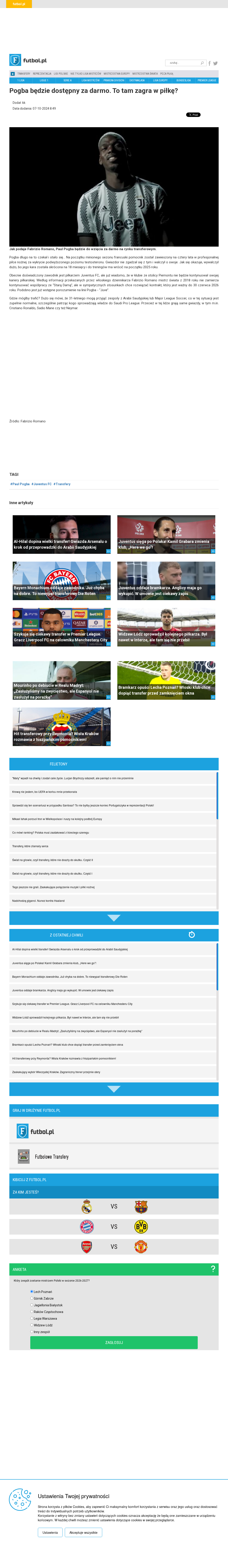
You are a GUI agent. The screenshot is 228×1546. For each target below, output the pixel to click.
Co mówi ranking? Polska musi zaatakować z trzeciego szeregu (50, 832)
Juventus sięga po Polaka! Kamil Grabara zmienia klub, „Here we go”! (54, 963)
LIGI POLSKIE (61, 73)
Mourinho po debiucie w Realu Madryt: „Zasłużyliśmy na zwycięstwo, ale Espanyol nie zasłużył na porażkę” (56, 691)
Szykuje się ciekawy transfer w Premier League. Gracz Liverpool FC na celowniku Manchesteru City (72, 1004)
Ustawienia (50, 1532)
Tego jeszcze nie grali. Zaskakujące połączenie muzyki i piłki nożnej (53, 887)
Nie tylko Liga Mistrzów (86, 73)
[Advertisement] (114, 30)
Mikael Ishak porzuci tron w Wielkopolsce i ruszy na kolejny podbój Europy (57, 819)
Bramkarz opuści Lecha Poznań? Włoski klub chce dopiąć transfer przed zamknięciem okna (67, 1044)
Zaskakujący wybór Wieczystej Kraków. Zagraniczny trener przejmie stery (56, 1072)
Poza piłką (166, 73)
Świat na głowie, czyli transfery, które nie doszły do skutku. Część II (52, 860)
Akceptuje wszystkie (83, 1532)
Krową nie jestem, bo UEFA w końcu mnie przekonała (44, 791)
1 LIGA (20, 80)
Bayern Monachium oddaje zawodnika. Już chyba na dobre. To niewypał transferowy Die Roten (70, 976)
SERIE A (67, 80)
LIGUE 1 (44, 80)
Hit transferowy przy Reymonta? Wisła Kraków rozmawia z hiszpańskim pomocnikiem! (64, 1058)
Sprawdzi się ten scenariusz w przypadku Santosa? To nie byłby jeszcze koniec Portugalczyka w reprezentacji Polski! (83, 805)
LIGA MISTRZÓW (91, 80)
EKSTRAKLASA (137, 80)
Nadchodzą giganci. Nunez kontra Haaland (38, 900)
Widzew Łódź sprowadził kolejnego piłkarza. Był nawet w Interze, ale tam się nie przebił (65, 1017)
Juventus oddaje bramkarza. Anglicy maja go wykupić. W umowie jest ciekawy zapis (63, 990)
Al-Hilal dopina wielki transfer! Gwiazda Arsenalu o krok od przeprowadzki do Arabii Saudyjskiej (70, 949)
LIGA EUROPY (160, 80)
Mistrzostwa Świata (145, 73)
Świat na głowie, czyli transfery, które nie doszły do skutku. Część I (52, 873)
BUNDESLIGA (184, 80)
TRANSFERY (23, 73)
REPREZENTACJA (42, 73)
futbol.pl (19, 4)
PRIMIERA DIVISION (114, 80)
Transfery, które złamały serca (30, 846)
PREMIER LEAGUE (207, 80)
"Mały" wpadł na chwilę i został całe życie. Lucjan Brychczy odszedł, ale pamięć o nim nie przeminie (73, 778)
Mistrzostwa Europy (117, 73)
